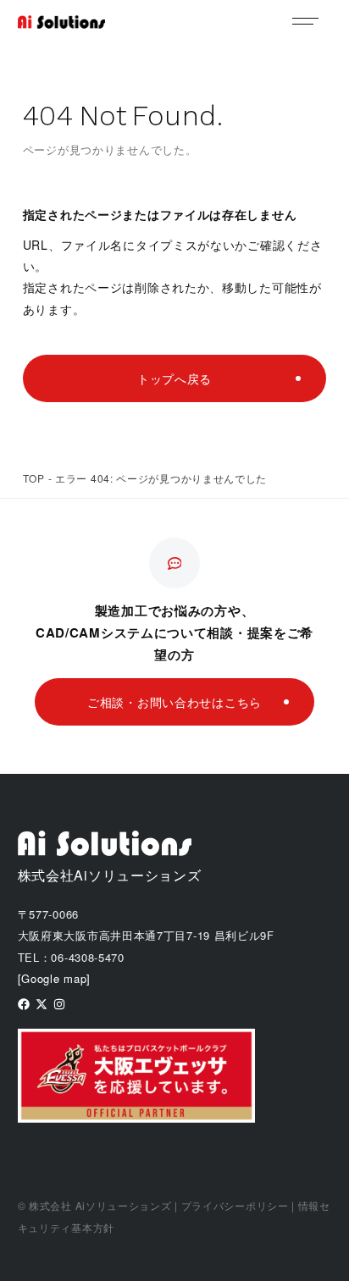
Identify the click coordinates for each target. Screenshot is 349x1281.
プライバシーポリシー (235, 1205)
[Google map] (54, 978)
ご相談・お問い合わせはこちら (174, 701)
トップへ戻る (174, 378)
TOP (34, 478)
